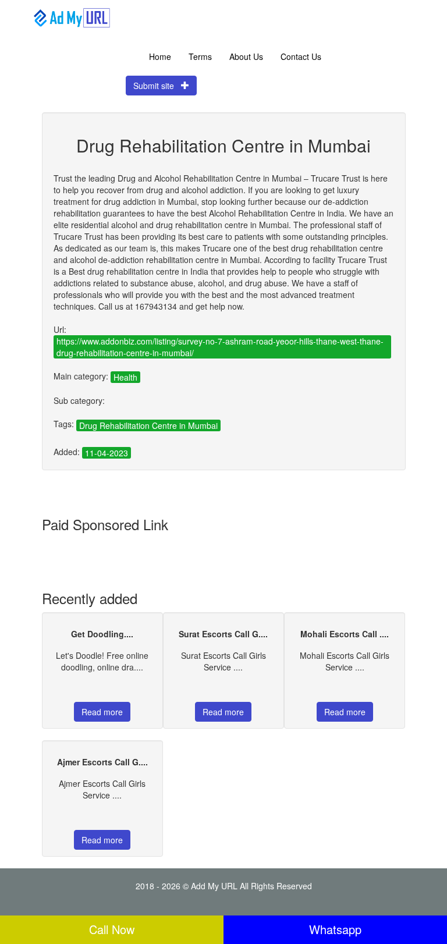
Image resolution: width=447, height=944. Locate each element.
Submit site (157, 85)
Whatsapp (335, 929)
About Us (246, 56)
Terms (200, 56)
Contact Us (301, 56)
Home (160, 56)
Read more (102, 712)
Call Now (111, 929)
